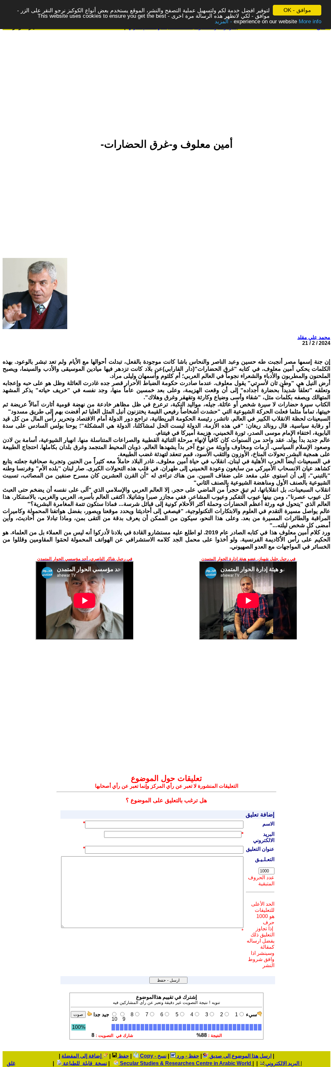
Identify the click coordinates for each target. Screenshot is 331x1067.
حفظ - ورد (187, 1056)
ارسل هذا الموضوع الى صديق (240, 1056)
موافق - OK (297, 10)
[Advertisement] (166, 81)
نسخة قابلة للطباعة (84, 1063)
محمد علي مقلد (313, 337)
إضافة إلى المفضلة (82, 1056)
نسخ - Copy (152, 1056)
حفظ (123, 1056)
